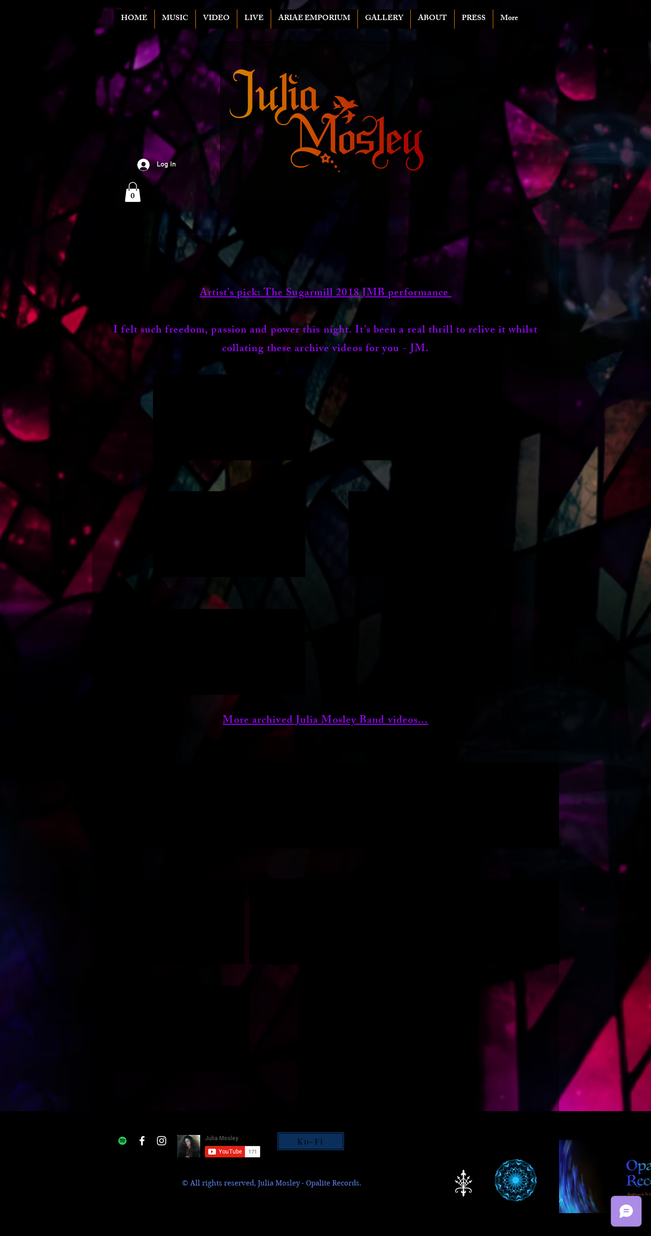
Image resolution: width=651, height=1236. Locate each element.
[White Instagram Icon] (161, 1141)
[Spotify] (122, 1141)
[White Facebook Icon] (142, 1141)
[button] (132, 192)
